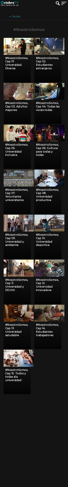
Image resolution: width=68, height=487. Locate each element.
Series (15, 16)
